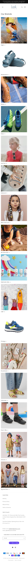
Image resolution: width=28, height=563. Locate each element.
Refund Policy (6, 504)
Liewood (3, 193)
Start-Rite (4, 430)
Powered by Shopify (14, 558)
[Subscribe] (23, 538)
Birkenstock (4, 74)
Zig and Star (4, 489)
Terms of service (18, 560)
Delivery (5, 498)
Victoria (3, 459)
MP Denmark (4, 252)
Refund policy (22, 558)
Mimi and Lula (5, 222)
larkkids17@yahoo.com (14, 528)
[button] (2, 7)
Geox (2, 134)
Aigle (2, 45)
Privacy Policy (6, 501)
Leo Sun (3, 163)
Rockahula (4, 371)
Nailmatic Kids (5, 282)
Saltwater (4, 400)
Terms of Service (7, 507)
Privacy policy (10, 560)
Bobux (3, 104)
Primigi (3, 341)
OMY (2, 311)
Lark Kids (8, 558)
